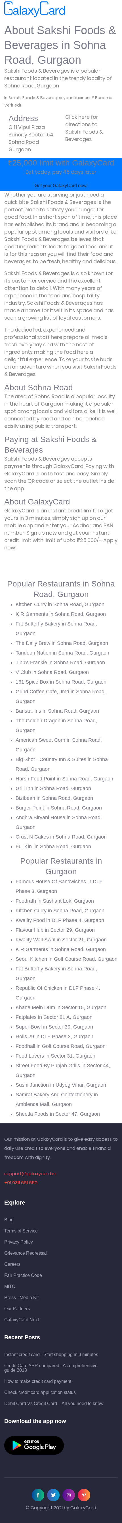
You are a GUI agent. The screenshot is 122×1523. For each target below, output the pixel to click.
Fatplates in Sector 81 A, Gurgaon (54, 1017)
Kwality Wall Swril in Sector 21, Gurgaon (61, 940)
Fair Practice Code (23, 1275)
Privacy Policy (18, 1242)
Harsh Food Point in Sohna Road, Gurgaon (64, 779)
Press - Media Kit (21, 1297)
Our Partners (17, 1309)
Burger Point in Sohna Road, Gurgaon (59, 808)
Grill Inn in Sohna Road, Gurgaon (53, 788)
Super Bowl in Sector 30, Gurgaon (54, 1027)
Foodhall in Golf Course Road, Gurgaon (61, 1046)
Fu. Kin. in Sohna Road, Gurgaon (53, 846)
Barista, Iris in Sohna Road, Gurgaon (57, 711)
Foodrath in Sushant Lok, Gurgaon (55, 901)
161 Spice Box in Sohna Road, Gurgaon (61, 682)
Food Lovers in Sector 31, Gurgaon (55, 1056)
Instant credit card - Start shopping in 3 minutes (51, 1354)
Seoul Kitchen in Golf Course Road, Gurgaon (66, 959)
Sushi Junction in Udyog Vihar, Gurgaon (61, 1085)
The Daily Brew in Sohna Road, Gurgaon (62, 643)
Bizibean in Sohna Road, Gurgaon (54, 798)
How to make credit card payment (37, 1381)
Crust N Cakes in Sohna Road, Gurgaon (61, 837)
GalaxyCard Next (21, 1320)
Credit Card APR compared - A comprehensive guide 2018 (51, 1368)
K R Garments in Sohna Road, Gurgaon (61, 614)
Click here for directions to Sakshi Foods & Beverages (84, 128)
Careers (12, 1264)
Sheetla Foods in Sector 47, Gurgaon (58, 1114)
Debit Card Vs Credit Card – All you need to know (54, 1403)
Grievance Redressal (25, 1253)
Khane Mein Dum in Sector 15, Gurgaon (61, 1007)
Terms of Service (21, 1231)
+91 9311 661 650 (20, 1182)
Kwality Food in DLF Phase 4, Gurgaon (60, 920)
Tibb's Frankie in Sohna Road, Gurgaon (60, 662)
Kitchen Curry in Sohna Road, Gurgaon (60, 604)
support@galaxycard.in (30, 1173)
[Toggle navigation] (73, 9)
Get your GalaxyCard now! (61, 185)
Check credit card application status (40, 1392)
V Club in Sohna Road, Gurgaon (52, 672)
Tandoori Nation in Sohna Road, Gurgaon (62, 653)
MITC (9, 1286)
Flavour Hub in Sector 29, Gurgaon (55, 930)
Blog (9, 1220)
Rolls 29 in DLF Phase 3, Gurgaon (54, 1036)
